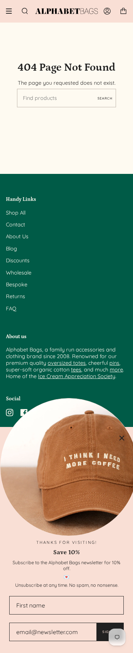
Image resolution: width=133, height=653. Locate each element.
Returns (15, 296)
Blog (11, 248)
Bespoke (16, 284)
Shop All (15, 212)
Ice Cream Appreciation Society (76, 376)
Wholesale (18, 272)
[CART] (123, 11)
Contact (15, 224)
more (116, 369)
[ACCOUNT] (107, 11)
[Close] (122, 438)
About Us (17, 236)
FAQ (11, 308)
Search (105, 98)
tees (76, 369)
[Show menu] (11, 11)
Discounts (18, 260)
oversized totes (67, 363)
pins (114, 363)
